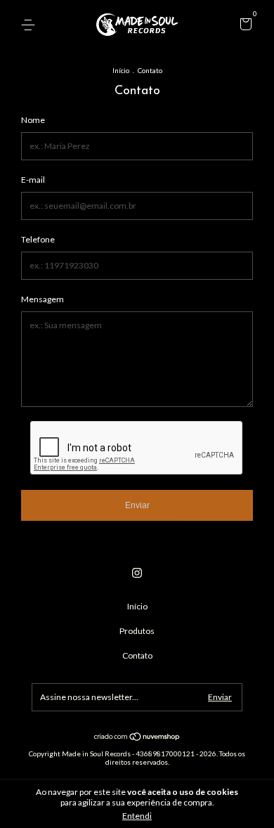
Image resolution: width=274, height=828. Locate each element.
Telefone (38, 239)
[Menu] (30, 25)
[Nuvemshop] (137, 738)
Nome (33, 120)
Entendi (137, 815)
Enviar (137, 505)
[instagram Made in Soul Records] (137, 572)
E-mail (33, 179)
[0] (243, 25)
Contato (137, 655)
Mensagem (42, 299)
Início (120, 70)
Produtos (137, 631)
